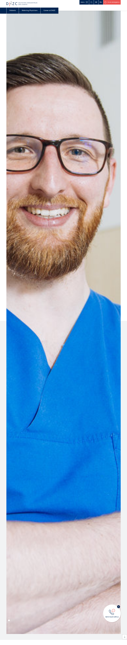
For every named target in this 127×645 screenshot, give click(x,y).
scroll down (124, 636)
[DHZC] (21, 3)
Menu (83, 2)
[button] (9, 618)
